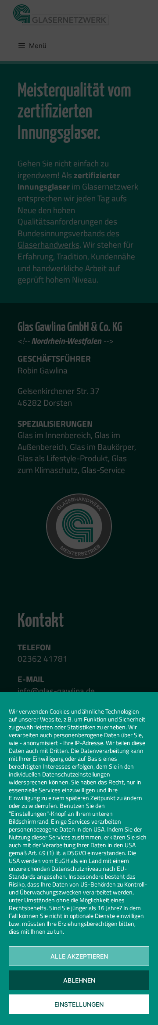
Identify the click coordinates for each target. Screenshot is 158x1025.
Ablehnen (79, 980)
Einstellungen (79, 1004)
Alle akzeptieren (79, 956)
